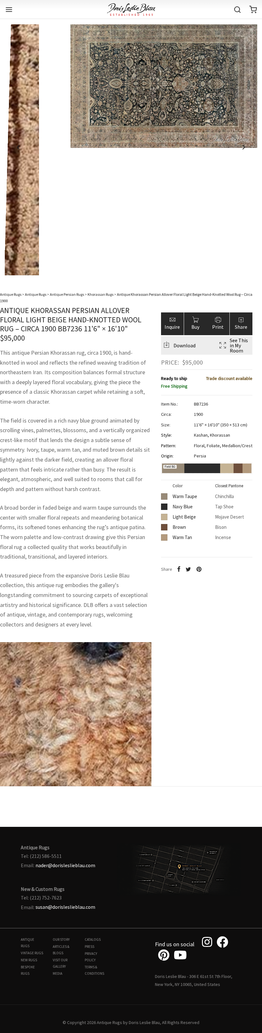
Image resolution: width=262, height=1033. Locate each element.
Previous (18, 147)
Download (184, 345)
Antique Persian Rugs (67, 294)
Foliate (213, 445)
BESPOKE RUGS (28, 970)
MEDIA (57, 973)
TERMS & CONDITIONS (94, 970)
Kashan (201, 435)
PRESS (89, 946)
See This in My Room (239, 345)
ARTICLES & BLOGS (61, 949)
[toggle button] (9, 9)
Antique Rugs (10, 294)
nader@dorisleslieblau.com (65, 865)
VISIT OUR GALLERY (60, 963)
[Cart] (253, 9)
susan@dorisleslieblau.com (65, 907)
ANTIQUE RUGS (27, 942)
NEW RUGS (29, 960)
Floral (199, 445)
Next (243, 147)
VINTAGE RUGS (32, 953)
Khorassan (220, 435)
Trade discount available (229, 378)
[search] (237, 9)
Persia (200, 456)
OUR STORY (61, 939)
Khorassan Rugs (100, 294)
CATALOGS (93, 939)
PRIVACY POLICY (91, 956)
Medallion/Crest (237, 445)
